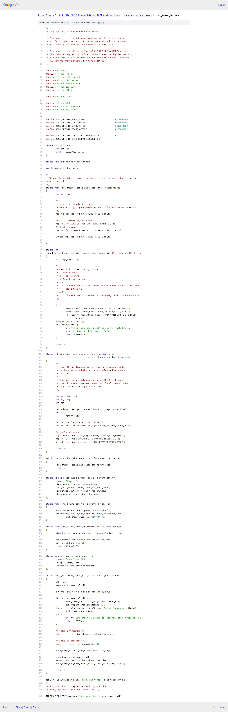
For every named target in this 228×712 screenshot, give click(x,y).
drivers (129, 15)
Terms (36, 707)
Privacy (27, 707)
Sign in (221, 4)
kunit (41, 15)
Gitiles (19, 707)
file (101, 22)
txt (215, 707)
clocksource (144, 15)
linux (51, 15)
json (222, 707)
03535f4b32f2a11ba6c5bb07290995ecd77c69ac (87, 15)
